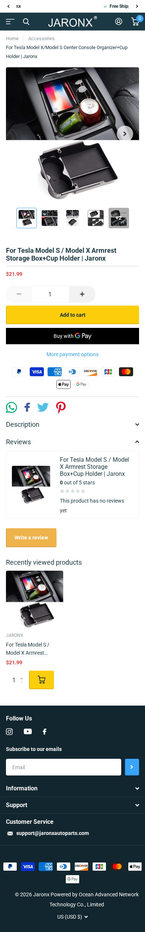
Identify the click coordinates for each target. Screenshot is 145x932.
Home (12, 38)
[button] (8, 6)
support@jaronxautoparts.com (52, 833)
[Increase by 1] (82, 294)
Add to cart (73, 315)
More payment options (72, 354)
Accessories (41, 38)
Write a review (31, 538)
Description (22, 424)
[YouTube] (28, 731)
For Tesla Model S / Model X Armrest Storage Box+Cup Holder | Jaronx (34, 649)
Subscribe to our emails (34, 749)
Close (26, 21)
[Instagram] (9, 731)
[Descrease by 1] (19, 294)
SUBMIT (132, 767)
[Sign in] (118, 21)
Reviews (18, 442)
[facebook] (44, 731)
